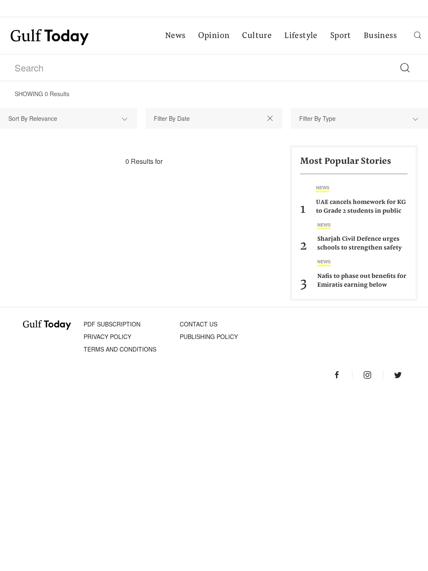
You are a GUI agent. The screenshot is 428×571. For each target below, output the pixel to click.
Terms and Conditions (120, 349)
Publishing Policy (209, 336)
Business (380, 36)
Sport (340, 36)
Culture (257, 36)
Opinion (214, 36)
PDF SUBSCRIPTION (112, 324)
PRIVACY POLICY (107, 336)
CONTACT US (198, 324)
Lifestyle (301, 36)
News (175, 36)
